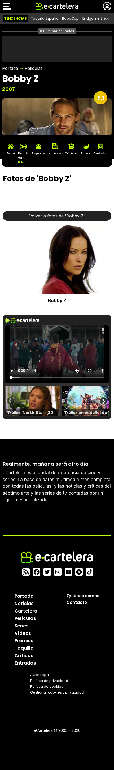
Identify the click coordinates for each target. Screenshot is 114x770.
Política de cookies (46, 686)
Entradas (25, 663)
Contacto (77, 602)
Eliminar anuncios (58, 31)
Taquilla (24, 648)
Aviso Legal (40, 674)
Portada (10, 68)
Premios (24, 641)
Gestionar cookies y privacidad (57, 692)
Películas (34, 68)
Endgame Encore (97, 18)
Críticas (24, 655)
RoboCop (70, 18)
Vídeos (23, 633)
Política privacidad (49, 680)
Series (22, 626)
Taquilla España (45, 18)
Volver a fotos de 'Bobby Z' (57, 216)
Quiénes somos (83, 595)
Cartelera (26, 611)
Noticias (24, 603)
